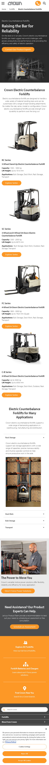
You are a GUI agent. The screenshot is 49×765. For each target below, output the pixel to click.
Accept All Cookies (24, 760)
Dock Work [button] (9, 514)
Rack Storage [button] (10, 437)
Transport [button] (9, 527)
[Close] (46, 729)
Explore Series (11, 183)
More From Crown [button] (9, 722)
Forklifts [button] (5, 717)
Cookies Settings (24, 747)
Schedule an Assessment (24, 626)
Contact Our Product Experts (18, 49)
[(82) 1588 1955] (38, 3)
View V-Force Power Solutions (18, 590)
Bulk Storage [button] (10, 520)
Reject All (24, 754)
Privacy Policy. (11, 742)
